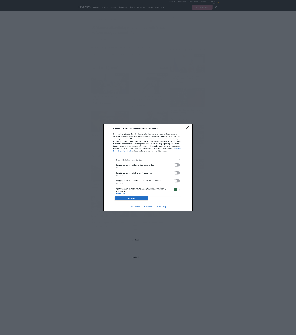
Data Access (148, 207)
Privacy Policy (161, 207)
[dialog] (148, 167)
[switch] (177, 165)
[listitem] (148, 160)
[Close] (188, 128)
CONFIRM (131, 198)
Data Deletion (135, 207)
